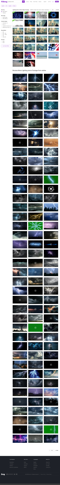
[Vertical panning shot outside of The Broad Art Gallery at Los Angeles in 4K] (41, 23)
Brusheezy (12, 462)
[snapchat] (14, 474)
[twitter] (9, 474)
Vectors (27, 1)
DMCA (25, 467)
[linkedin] (16, 474)
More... (35, 468)
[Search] (23, 1)
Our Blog (47, 465)
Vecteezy (11, 463)
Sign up (57, 1)
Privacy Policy (48, 474)
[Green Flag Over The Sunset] (18, 63)
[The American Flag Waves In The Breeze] (29, 63)
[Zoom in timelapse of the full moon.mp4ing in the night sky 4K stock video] (29, 23)
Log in (53, 1)
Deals (25, 462)
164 (52, 9)
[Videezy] (4, 2)
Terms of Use (43, 474)
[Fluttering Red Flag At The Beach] (41, 55)
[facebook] (7, 474)
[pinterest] (10, 474)
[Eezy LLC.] (3, 474)
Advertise (26, 463)
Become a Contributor (14, 467)
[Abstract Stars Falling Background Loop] (18, 15)
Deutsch (35, 467)
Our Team (48, 463)
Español (35, 463)
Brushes (40, 1)
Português (36, 465)
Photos (31, 1)
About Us (48, 462)
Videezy (11, 465)
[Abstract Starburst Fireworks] (53, 15)
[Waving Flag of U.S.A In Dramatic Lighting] (18, 55)
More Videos (35, 1)
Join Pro (49, 1)
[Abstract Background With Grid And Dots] (29, 15)
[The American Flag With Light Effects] (29, 55)
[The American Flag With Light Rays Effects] (53, 47)
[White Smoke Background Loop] (41, 15)
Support (25, 465)
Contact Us (48, 467)
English (35, 462)
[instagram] (12, 474)
